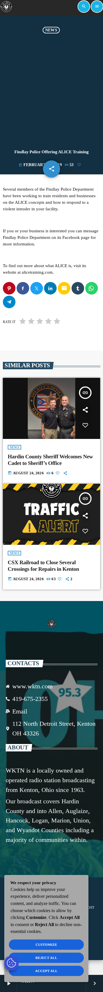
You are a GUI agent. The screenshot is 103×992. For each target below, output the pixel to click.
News (51, 30)
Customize (46, 945)
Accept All (46, 971)
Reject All (46, 958)
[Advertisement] (51, 87)
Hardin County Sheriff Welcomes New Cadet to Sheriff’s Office (50, 460)
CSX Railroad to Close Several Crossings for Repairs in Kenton (43, 566)
